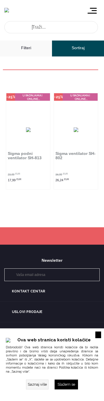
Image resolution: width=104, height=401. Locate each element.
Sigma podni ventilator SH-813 (25, 155)
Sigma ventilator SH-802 (75, 155)
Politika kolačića (71, 367)
